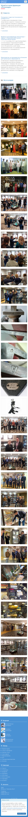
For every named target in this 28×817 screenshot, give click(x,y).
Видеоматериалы (6, 755)
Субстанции (5, 775)
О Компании (5, 770)
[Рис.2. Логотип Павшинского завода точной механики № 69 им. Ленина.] (14, 388)
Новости (4, 768)
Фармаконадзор (6, 748)
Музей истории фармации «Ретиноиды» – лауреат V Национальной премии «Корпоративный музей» (13, 38)
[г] (14, 314)
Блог (3, 757)
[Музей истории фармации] (14, 462)
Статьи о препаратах (7, 750)
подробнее (5, 30)
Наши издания (5, 754)
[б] (14, 351)
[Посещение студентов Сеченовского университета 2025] (14, 92)
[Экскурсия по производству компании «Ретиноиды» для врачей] (14, 203)
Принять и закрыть (21, 813)
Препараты (4, 773)
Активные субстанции (8, 729)
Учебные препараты (8, 734)
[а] (14, 369)
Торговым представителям (8, 759)
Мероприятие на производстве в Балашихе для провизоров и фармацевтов (14, 58)
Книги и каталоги (6, 777)
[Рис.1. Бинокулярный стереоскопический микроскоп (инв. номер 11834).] (14, 406)
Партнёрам (4, 778)
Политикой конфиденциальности (15, 808)
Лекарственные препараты (9, 724)
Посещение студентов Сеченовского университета (12, 17)
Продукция (6, 720)
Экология (4, 761)
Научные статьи (6, 752)
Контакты (4, 780)
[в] (14, 332)
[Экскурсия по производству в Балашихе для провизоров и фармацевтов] (14, 258)
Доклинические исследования (9, 740)
